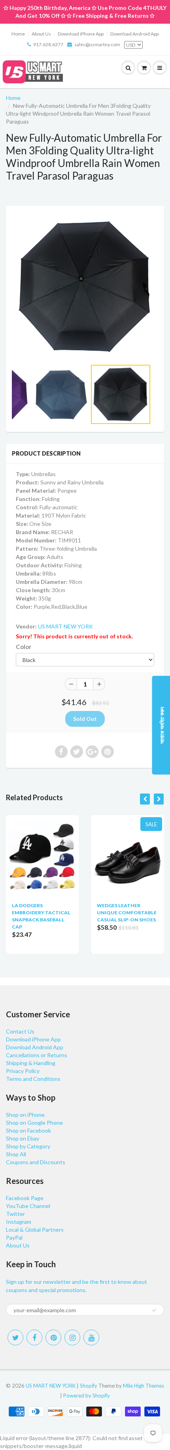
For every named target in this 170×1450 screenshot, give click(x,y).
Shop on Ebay (22, 1138)
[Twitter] (15, 1337)
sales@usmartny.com (97, 44)
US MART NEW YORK (65, 626)
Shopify (88, 1385)
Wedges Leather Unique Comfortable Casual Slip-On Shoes (127, 912)
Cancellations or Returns (36, 1055)
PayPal (14, 1237)
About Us (41, 34)
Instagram (18, 1221)
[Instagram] (72, 1337)
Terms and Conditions (33, 1078)
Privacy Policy (23, 1070)
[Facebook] (34, 1337)
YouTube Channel (28, 1205)
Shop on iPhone (25, 1114)
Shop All (16, 1154)
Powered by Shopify (86, 1395)
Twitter (15, 1213)
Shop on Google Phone (34, 1122)
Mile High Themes (143, 1385)
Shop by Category (28, 1146)
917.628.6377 (48, 44)
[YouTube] (91, 1337)
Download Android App (134, 34)
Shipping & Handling (30, 1063)
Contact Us (20, 1031)
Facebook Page (24, 1198)
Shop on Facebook (28, 1130)
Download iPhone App (81, 34)
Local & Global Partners (35, 1229)
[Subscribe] (154, 1310)
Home (18, 34)
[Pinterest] (53, 1337)
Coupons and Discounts (35, 1162)
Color (23, 646)
